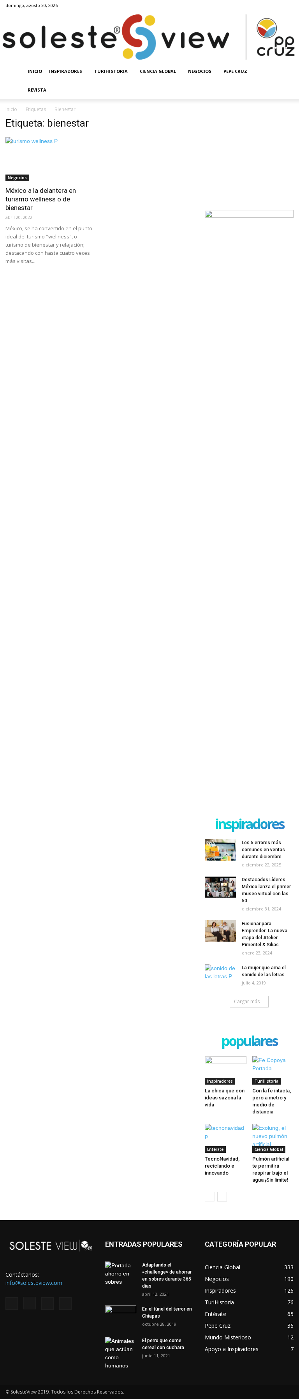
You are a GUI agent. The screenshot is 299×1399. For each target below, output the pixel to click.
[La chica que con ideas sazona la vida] (225, 1070)
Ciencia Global (158, 71)
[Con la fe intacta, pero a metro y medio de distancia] (273, 1070)
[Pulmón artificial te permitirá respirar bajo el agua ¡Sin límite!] (273, 1138)
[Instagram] (262, 5)
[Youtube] (288, 5)
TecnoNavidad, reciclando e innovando (222, 1166)
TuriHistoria (111, 71)
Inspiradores (65, 71)
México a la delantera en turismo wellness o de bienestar (40, 199)
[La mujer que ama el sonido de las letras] (220, 975)
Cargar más (247, 1001)
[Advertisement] (249, 156)
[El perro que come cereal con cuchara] (120, 1353)
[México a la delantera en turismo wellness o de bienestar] (49, 159)
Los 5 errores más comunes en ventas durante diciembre (263, 849)
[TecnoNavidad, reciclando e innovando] (225, 1138)
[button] (284, 71)
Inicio (35, 71)
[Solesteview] (149, 37)
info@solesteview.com (33, 1282)
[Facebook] (249, 5)
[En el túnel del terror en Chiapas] (120, 1316)
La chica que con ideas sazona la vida (224, 1098)
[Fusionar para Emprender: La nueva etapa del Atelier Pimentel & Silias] (220, 931)
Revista (37, 90)
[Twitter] (275, 5)
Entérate (215, 1149)
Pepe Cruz (235, 71)
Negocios (199, 71)
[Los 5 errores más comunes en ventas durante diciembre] (220, 850)
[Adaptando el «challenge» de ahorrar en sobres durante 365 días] (120, 1273)
